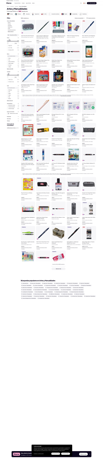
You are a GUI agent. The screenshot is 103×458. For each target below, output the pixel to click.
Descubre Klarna (17, 3)
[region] (52, 450)
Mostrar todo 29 (10, 100)
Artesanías (10, 25)
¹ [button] (26, 41)
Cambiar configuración (39, 453)
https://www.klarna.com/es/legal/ (66, 95)
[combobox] (79, 18)
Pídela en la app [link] (83, 454)
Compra (23, 3)
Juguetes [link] (16, 6)
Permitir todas (65, 453)
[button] (84, 3)
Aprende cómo (25, 11)
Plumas (9, 22)
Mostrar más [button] (58, 268)
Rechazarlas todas (56, 453)
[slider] (8, 41)
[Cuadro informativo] (28, 18)
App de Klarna (28, 3)
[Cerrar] (70, 446)
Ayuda (33, 3)
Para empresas (16, 0)
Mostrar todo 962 (10, 68)
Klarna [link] (8, 6)
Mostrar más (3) (10, 31)
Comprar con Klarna (9, 0)
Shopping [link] (12, 6)
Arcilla (9, 28)
